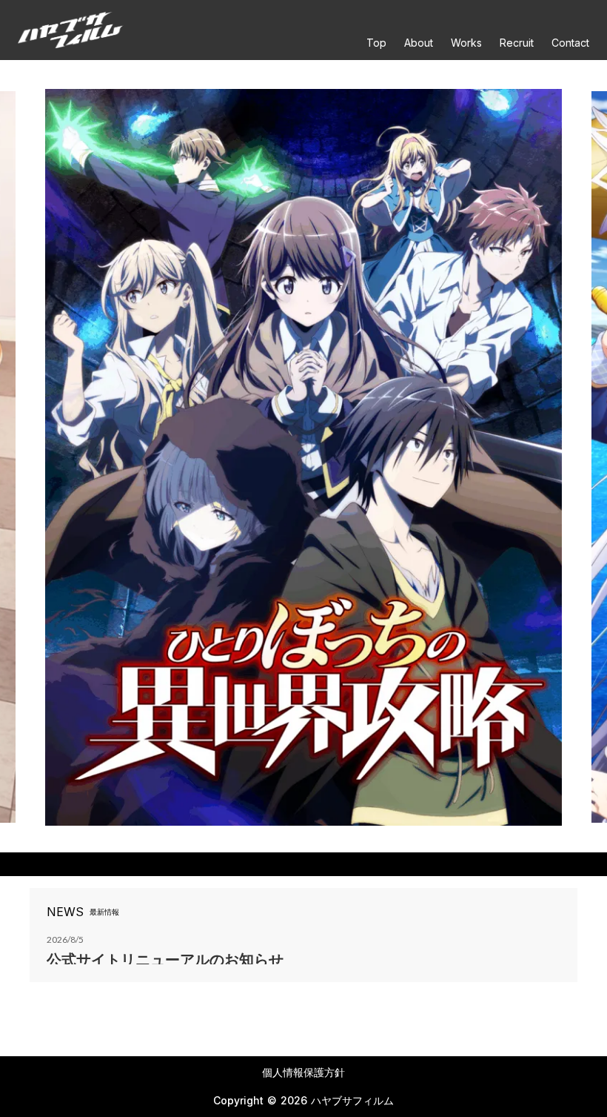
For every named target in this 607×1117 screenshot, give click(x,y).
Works (466, 43)
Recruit (517, 43)
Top (376, 43)
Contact (570, 43)
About (418, 43)
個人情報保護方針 (303, 1072)
